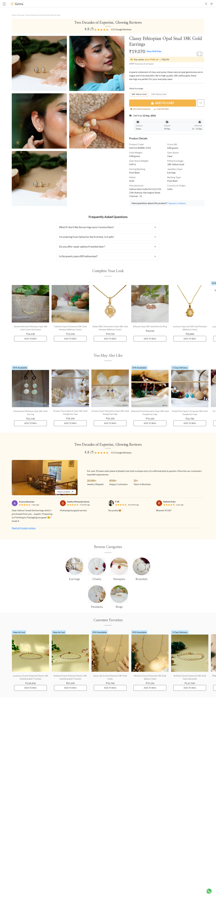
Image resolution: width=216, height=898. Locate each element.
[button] (108, 227)
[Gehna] (59, 4)
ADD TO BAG (30, 338)
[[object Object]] (200, 103)
